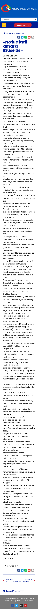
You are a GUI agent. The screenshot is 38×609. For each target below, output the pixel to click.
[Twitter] (16, 605)
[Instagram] (21, 605)
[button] (4, 25)
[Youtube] (25, 605)
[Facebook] (12, 605)
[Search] (35, 19)
